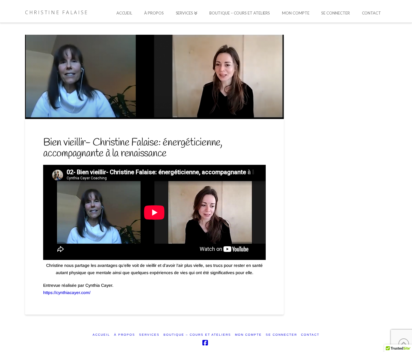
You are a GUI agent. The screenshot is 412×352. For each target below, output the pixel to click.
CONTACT (310, 334)
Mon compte (248, 334)
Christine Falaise (56, 12)
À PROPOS (124, 334)
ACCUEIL (101, 334)
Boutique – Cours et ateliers (197, 334)
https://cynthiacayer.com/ (66, 292)
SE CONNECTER (281, 334)
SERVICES (149, 334)
